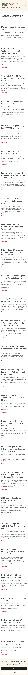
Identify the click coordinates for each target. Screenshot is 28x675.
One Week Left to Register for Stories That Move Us (12, 152)
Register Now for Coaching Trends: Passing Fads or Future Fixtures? (13, 397)
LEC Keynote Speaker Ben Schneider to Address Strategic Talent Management (13, 448)
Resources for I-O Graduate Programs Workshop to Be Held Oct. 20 (13, 423)
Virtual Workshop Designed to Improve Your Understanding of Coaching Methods (13, 372)
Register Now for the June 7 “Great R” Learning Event (11, 621)
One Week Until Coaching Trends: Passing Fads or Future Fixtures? (14, 300)
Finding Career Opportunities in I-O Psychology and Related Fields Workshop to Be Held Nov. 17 (13, 323)
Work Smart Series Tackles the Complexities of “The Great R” (12, 643)
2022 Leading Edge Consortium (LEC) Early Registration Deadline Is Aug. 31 (13, 525)
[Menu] (25, 5)
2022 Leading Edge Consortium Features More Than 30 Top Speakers (13, 500)
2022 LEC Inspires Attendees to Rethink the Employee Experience (14, 347)
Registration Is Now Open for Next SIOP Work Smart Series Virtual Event (12, 226)
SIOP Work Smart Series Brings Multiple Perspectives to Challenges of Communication (12, 474)
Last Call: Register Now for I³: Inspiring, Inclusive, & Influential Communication (13, 551)
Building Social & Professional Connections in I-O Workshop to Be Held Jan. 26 (13, 252)
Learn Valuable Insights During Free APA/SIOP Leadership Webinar (12, 127)
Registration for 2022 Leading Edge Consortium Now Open (12, 576)
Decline (14, 672)
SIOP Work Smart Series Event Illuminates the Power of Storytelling (12, 103)
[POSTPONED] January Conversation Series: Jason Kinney (11, 200)
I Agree (14, 668)
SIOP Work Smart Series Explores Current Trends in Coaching (13, 276)
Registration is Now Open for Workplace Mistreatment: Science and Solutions (12, 51)
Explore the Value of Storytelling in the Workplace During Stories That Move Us (13, 175)
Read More (4, 40)
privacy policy (18, 664)
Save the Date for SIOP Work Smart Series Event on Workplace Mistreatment (13, 78)
